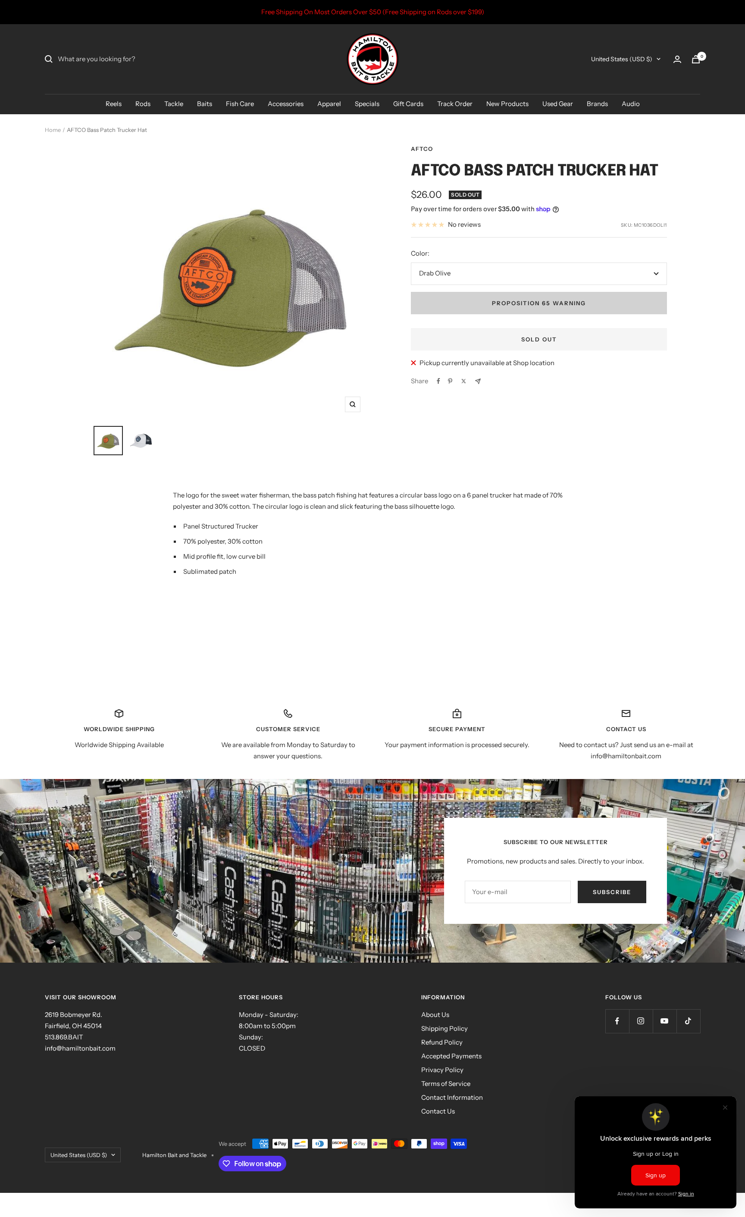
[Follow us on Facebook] (617, 1021)
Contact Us (438, 1111)
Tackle (173, 104)
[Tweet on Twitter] (463, 381)
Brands (597, 104)
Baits (204, 104)
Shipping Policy (444, 1028)
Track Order (455, 104)
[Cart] (696, 59)
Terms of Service (445, 1083)
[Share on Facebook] (438, 381)
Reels (114, 104)
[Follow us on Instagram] (641, 1021)
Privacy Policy (442, 1070)
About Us (435, 1015)
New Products (507, 104)
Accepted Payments (451, 1056)
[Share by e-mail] (478, 381)
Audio (631, 104)
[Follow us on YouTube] (664, 1021)
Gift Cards (408, 104)
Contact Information (452, 1097)
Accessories (286, 104)
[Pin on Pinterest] (450, 381)
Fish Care (240, 104)
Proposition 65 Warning (539, 303)
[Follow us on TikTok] (688, 1021)
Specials (367, 104)
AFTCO (422, 148)
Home (53, 129)
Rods (142, 104)
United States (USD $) (621, 59)
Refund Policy (442, 1042)
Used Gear (557, 104)
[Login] (677, 59)
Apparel (329, 104)
